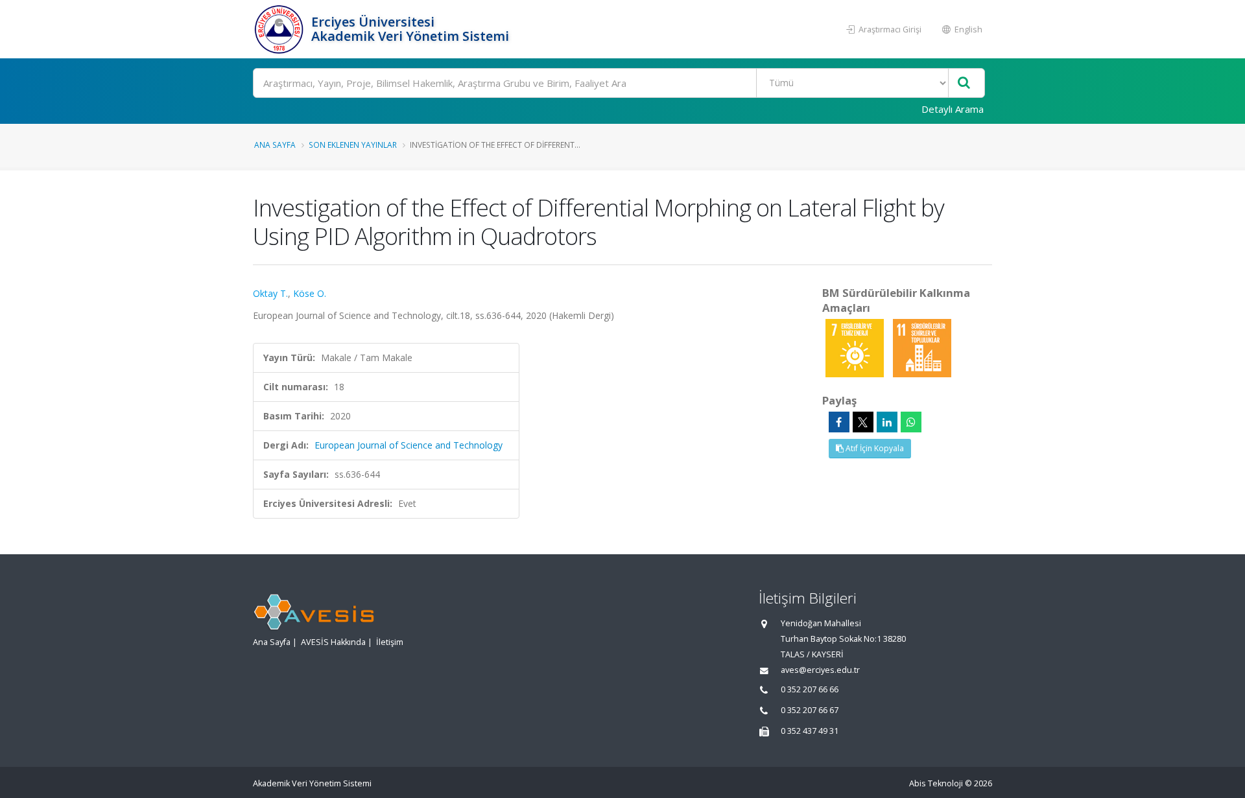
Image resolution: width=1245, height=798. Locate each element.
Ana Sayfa (275, 144)
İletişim (389, 642)
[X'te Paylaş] (863, 422)
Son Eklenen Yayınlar (353, 144)
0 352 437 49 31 (809, 730)
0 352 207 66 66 (809, 689)
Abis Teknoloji (936, 783)
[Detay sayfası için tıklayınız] (856, 347)
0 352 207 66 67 (809, 710)
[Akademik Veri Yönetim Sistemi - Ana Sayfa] (280, 29)
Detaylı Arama (952, 108)
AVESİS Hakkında (333, 642)
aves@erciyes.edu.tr (820, 669)
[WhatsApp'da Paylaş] (911, 422)
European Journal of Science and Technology (408, 445)
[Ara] (963, 83)
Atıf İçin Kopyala (874, 448)
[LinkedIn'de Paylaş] (887, 422)
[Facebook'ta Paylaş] (839, 422)
